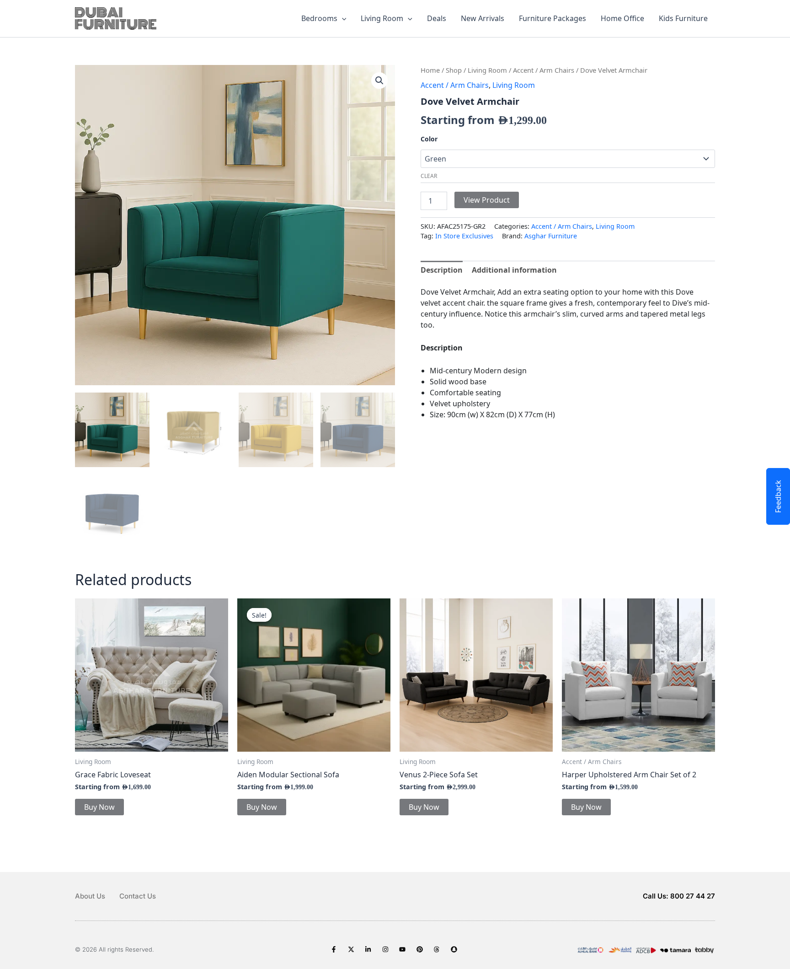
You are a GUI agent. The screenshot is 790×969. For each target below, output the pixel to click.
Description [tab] (442, 270)
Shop (454, 70)
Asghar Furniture (550, 235)
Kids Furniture (683, 18)
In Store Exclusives (464, 235)
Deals (436, 18)
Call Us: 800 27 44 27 (679, 896)
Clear (429, 176)
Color (429, 139)
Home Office (622, 18)
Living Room (487, 70)
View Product (487, 200)
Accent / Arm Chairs (543, 70)
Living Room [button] (382, 18)
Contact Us (137, 896)
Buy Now (99, 807)
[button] (342, 18)
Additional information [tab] (514, 270)
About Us (90, 896)
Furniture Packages (552, 18)
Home (430, 70)
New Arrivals (482, 18)
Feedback (778, 496)
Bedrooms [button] (319, 18)
